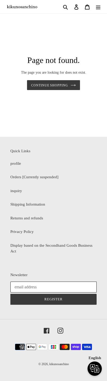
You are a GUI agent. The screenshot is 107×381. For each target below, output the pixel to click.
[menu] (98, 6)
